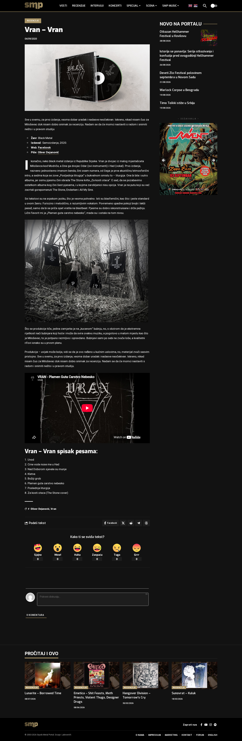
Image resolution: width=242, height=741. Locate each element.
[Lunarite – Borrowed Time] (47, 675)
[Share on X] (123, 523)
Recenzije (33, 20)
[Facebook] (201, 724)
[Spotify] (215, 724)
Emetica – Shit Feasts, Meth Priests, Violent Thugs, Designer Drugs (96, 697)
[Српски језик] (196, 6)
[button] (205, 6)
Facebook (44, 148)
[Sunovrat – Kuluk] (194, 675)
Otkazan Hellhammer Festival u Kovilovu (174, 34)
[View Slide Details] (188, 159)
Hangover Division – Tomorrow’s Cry (136, 695)
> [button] (213, 160)
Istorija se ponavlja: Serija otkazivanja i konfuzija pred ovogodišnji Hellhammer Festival (187, 55)
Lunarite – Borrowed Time (43, 693)
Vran (53, 509)
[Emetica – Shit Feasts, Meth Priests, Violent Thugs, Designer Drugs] (97, 675)
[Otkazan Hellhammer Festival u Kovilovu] (209, 38)
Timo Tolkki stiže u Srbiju (177, 103)
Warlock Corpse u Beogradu (179, 90)
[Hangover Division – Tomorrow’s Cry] (145, 675)
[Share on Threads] (146, 523)
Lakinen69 (66, 734)
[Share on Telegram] (138, 523)
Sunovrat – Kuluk (184, 693)
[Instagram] (211, 724)
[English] (190, 6)
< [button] (163, 160)
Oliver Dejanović (48, 152)
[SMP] (31, 725)
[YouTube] (205, 724)
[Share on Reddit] (130, 523)
